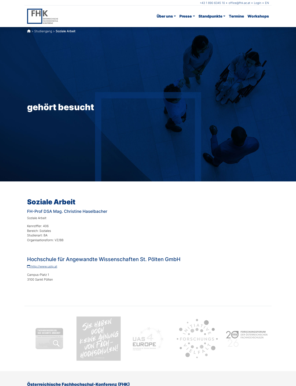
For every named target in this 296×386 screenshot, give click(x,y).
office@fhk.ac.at (239, 3)
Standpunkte (210, 16)
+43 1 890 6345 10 (212, 3)
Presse (185, 16)
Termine (236, 16)
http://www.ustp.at (43, 266)
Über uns (165, 16)
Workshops (258, 16)
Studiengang (43, 31)
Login (257, 3)
